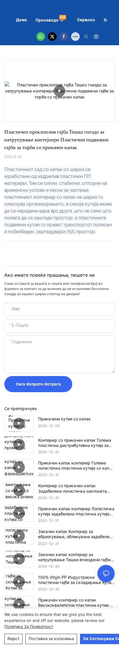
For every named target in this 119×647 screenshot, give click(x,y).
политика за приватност (28, 626)
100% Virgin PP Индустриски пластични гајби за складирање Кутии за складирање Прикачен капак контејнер (76, 580)
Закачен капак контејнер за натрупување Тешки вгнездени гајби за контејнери (74, 557)
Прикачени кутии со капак (64, 418)
